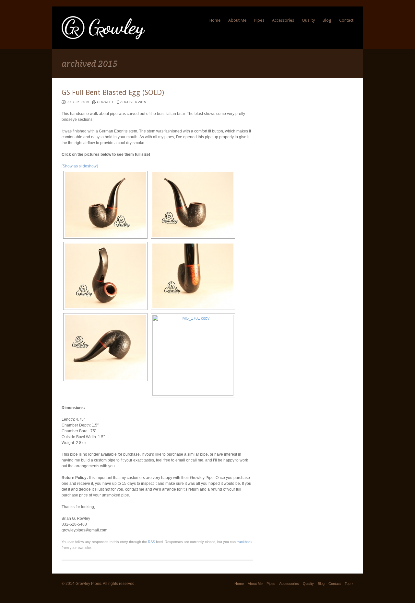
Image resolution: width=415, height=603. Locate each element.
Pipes (259, 20)
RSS (151, 542)
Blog (327, 20)
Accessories (283, 20)
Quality (308, 20)
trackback (245, 542)
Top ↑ (349, 584)
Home (214, 20)
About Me (237, 20)
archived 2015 (133, 102)
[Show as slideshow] (80, 166)
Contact (346, 20)
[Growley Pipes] (103, 38)
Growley (105, 102)
